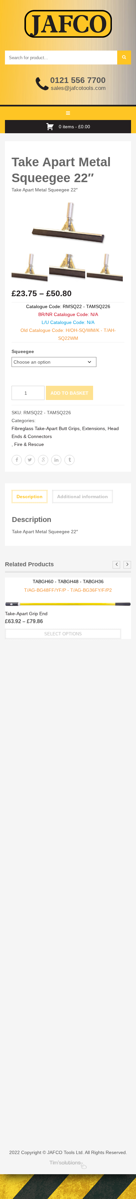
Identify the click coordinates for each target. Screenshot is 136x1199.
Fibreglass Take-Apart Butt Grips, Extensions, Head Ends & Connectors (65, 432)
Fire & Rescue (29, 444)
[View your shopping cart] (51, 126)
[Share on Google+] (43, 460)
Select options (63, 633)
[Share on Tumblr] (69, 460)
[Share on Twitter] (30, 460)
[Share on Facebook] (17, 460)
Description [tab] (30, 496)
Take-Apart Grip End (26, 613)
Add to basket (69, 393)
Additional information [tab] (82, 496)
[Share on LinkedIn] (56, 460)
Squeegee (23, 351)
